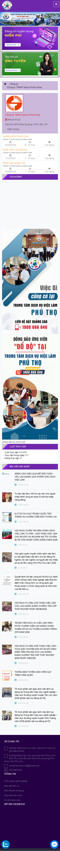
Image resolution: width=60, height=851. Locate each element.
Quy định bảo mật (13, 795)
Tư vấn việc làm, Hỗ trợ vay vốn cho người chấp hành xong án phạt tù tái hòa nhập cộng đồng (35, 496)
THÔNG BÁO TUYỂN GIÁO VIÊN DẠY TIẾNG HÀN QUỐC (33, 673)
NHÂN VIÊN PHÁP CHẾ (16, 136)
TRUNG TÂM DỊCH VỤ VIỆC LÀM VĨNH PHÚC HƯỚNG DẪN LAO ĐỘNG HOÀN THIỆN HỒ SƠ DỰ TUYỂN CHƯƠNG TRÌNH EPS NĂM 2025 (36, 627)
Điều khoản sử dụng (14, 790)
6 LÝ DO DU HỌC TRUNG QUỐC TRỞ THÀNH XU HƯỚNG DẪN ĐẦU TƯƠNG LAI (36, 515)
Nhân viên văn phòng (15, 149)
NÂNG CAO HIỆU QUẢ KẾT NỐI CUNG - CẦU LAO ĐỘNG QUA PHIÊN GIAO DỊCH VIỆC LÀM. (35, 476)
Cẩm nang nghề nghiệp (15, 781)
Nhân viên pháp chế (14, 163)
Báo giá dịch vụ (11, 786)
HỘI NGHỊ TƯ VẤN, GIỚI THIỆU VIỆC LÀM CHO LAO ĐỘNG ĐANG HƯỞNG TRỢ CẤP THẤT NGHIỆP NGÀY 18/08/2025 (36, 606)
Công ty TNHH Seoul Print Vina (17, 139)
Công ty (13, 84)
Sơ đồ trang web (12, 800)
